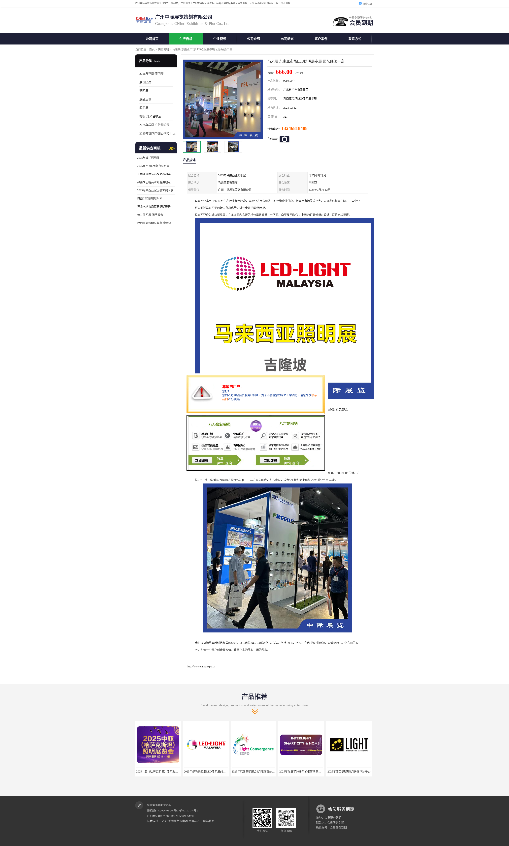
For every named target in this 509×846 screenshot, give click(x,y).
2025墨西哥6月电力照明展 (153, 165)
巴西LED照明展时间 (149, 198)
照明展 (143, 90)
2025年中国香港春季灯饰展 (349, 771)
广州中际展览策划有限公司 (162, 816)
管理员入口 (195, 821)
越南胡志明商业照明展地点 (154, 182)
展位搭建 (145, 82)
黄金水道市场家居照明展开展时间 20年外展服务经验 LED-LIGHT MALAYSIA (156, 206)
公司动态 (287, 39)
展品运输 (145, 99)
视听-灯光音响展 (150, 116)
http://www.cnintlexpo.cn (201, 666)
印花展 (143, 107)
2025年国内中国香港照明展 (157, 133)
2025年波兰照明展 (148, 157)
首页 (152, 49)
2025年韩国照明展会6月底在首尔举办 (207, 771)
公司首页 (152, 39)
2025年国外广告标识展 (154, 125)
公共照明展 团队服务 (150, 214)
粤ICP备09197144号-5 (185, 810)
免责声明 (182, 821)
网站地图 (208, 821)
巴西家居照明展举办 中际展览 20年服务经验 (156, 222)
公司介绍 (253, 39)
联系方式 (355, 39)
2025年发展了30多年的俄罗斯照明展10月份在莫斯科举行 (266, 771)
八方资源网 (169, 821)
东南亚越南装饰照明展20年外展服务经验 (156, 174)
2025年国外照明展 (151, 73)
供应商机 (186, 39)
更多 (172, 148)
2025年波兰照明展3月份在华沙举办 (301, 771)
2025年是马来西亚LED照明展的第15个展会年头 (165, 771)
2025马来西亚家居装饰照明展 (155, 190)
